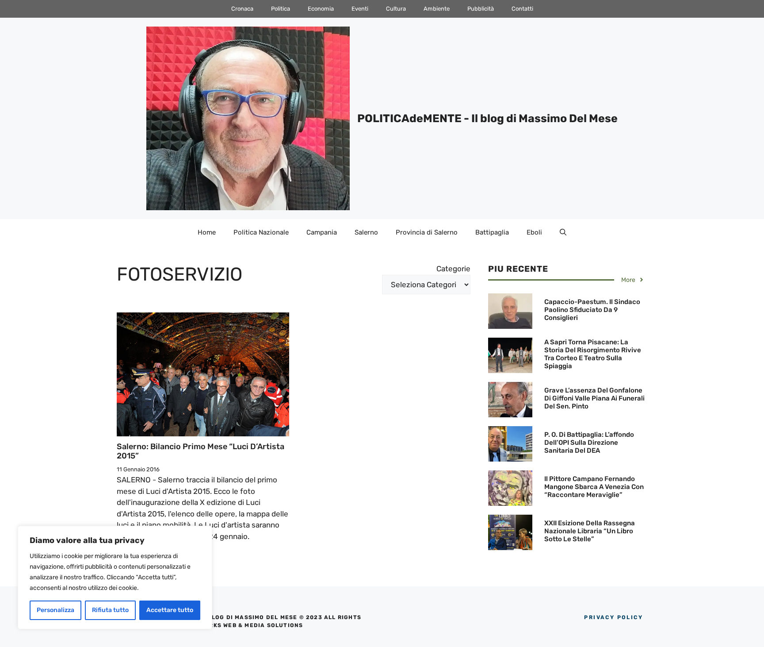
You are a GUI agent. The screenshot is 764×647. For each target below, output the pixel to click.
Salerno (366, 232)
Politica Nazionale (261, 232)
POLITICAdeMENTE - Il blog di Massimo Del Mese (487, 118)
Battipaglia (492, 232)
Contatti (522, 8)
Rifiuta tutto (110, 610)
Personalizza (55, 610)
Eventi (359, 8)
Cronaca (242, 8)
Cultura (396, 8)
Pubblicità (480, 8)
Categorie (453, 268)
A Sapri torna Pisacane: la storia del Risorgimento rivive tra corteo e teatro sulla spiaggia (592, 354)
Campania (321, 232)
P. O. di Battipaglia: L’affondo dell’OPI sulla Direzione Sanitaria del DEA (589, 442)
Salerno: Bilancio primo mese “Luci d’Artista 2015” (200, 451)
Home (207, 232)
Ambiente (437, 8)
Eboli (534, 232)
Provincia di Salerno (427, 232)
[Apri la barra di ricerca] (563, 232)
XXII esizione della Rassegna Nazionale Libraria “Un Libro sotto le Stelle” (589, 531)
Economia (321, 8)
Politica (280, 8)
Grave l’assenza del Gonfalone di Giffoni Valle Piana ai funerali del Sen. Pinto (594, 398)
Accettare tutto (169, 610)
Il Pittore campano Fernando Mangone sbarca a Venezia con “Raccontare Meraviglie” (594, 487)
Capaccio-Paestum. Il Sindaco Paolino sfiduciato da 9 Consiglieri (592, 310)
